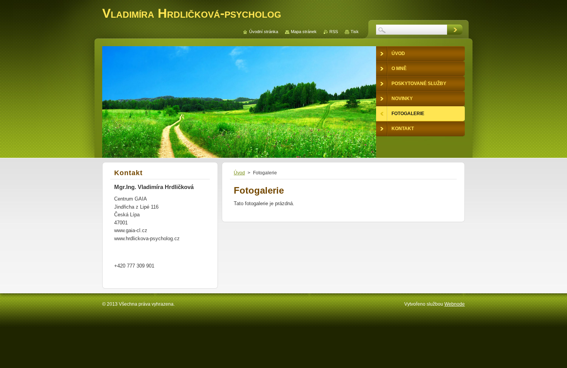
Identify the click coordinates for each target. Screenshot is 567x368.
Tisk (355, 31)
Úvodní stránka (263, 31)
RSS (333, 31)
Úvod (239, 173)
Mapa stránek (304, 31)
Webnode (454, 304)
